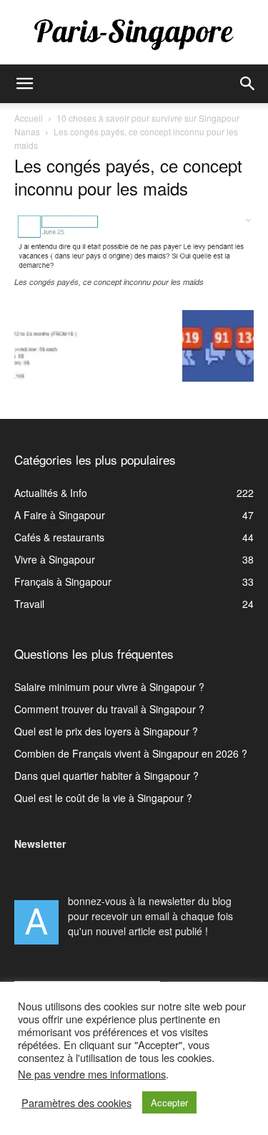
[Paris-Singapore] (134, 34)
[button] (24, 83)
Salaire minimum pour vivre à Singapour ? (109, 687)
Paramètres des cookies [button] (76, 1102)
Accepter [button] (169, 1102)
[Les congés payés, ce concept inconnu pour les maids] (134, 268)
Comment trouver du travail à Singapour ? (109, 709)
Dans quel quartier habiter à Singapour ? (106, 775)
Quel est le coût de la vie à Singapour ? (103, 798)
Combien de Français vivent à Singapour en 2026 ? (130, 753)
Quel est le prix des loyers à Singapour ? (106, 731)
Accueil (28, 118)
